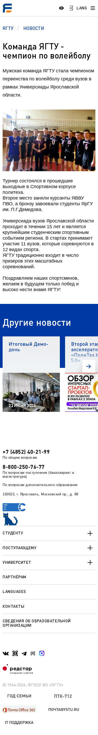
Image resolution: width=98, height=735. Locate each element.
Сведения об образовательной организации (37, 623)
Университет (17, 562)
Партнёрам (14, 576)
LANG (82, 7)
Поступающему (19, 547)
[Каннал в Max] (41, 653)
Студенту (13, 533)
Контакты (13, 606)
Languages (14, 591)
